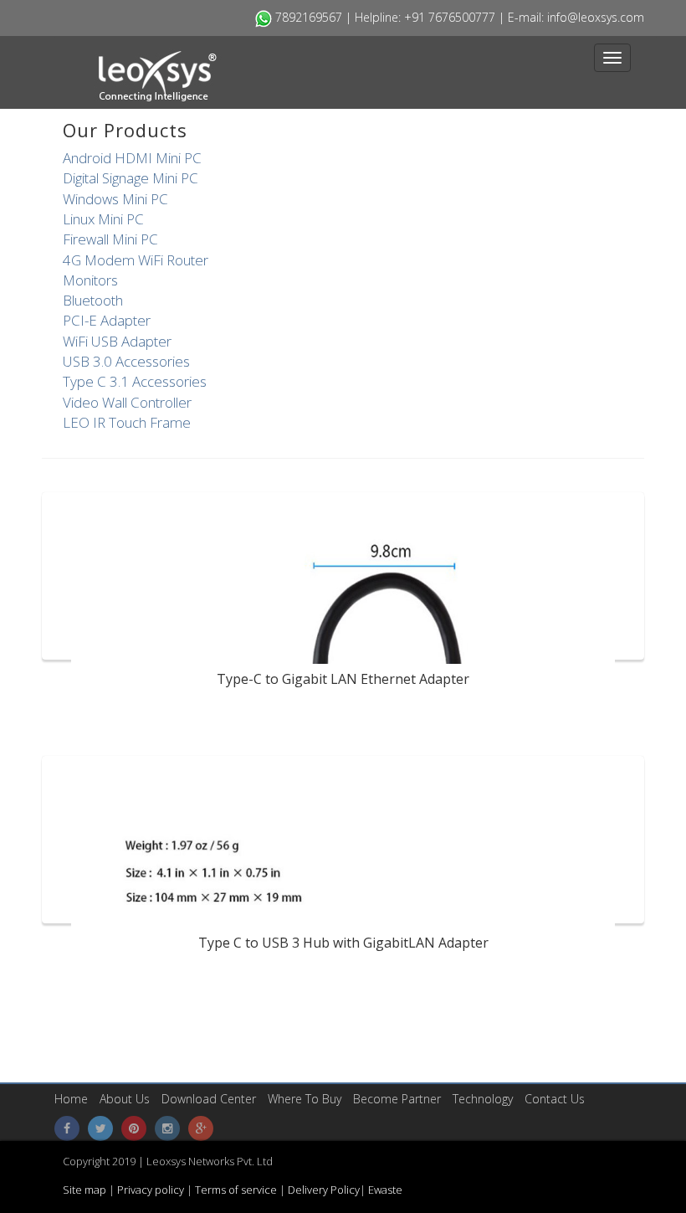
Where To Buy (304, 1099)
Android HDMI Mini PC (132, 157)
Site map (86, 1189)
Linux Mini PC (103, 219)
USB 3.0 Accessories (126, 361)
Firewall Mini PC (110, 239)
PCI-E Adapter (107, 320)
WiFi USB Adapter (117, 341)
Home (71, 1099)
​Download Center (208, 1099)
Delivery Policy (324, 1189)
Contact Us (555, 1099)
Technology (483, 1099)
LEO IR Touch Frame (127, 422)
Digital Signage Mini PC (130, 178)
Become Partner (397, 1099)
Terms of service (237, 1189)
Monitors (90, 280)
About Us (125, 1099)
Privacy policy (149, 1189)
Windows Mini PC (115, 198)
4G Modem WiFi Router (135, 260)
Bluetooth (93, 300)
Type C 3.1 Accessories (135, 381)
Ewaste (385, 1189)
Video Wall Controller (127, 402)
